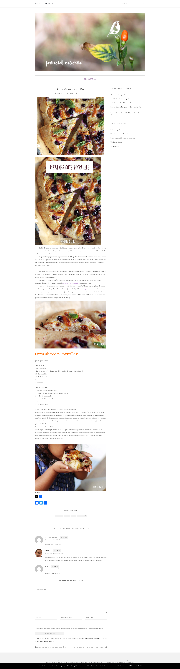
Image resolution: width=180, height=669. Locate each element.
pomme (88, 289)
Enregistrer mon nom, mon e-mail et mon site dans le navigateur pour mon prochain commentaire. (69, 629)
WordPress (130, 662)
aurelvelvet (51, 537)
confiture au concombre (71, 283)
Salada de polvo (124, 99)
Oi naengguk (115, 146)
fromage (59, 516)
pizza (84, 79)
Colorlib (116, 662)
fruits (67, 516)
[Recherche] (143, 3)
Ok (141, 666)
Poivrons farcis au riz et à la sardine (90, 647)
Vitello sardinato (116, 142)
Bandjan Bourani (123, 95)
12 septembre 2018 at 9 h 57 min (54, 540)
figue (104, 289)
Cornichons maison (126, 103)
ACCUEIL (38, 3)
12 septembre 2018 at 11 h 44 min (54, 553)
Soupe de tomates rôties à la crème (51, 647)
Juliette (113, 103)
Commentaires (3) (70, 510)
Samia (48, 550)
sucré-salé (93, 79)
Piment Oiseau (80, 94)
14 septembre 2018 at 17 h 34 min (54, 569)
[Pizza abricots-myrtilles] (70, 126)
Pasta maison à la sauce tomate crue (123, 138)
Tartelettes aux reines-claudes (121, 134)
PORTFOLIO (48, 3)
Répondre (64, 537)
